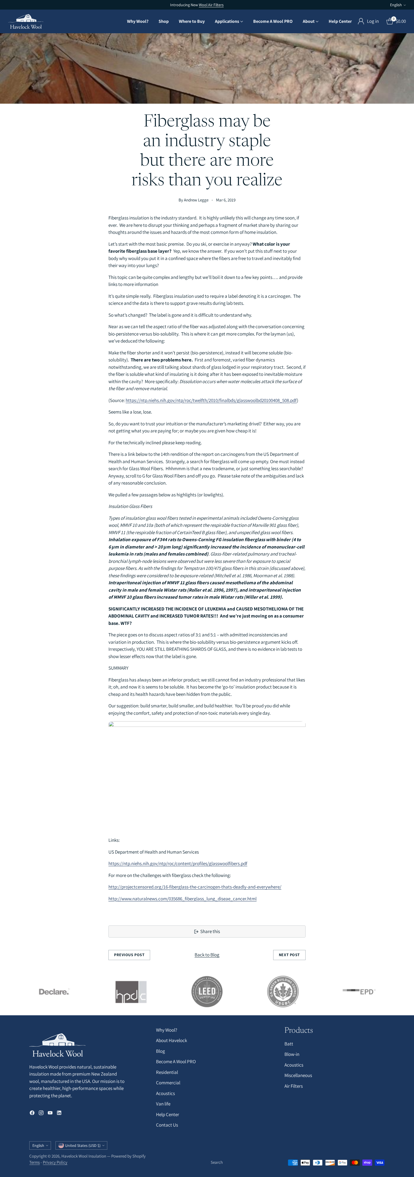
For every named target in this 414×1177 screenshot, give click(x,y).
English (396, 4)
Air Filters (293, 1086)
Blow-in (291, 1054)
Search (217, 1162)
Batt (288, 1044)
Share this (210, 931)
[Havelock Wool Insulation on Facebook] (32, 1113)
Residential (167, 1072)
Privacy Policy (55, 1162)
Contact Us (167, 1125)
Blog (160, 1051)
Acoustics (165, 1093)
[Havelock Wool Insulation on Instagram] (41, 1113)
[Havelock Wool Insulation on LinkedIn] (59, 1113)
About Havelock (171, 1040)
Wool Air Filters (211, 4)
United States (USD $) (83, 1145)
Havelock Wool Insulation (83, 1156)
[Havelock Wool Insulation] (25, 21)
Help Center (167, 1114)
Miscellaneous (298, 1075)
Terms (34, 1162)
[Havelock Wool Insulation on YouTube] (50, 1113)
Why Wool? (166, 1030)
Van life (163, 1104)
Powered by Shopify (128, 1156)
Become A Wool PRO (176, 1061)
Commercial (168, 1083)
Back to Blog (207, 955)
